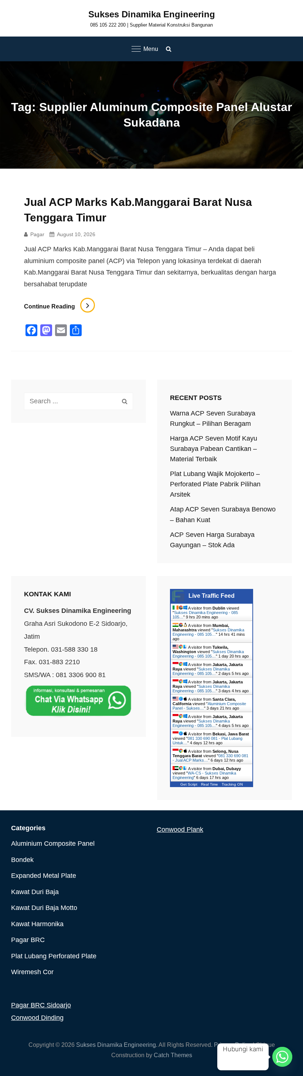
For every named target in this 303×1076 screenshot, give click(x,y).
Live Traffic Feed (211, 596)
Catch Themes (173, 1055)
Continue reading (59, 306)
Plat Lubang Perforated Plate (53, 956)
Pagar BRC (28, 940)
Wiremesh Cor (32, 972)
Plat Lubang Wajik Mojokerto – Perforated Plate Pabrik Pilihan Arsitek (215, 484)
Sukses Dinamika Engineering (151, 14)
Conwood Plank (180, 829)
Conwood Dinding (37, 1017)
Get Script (188, 784)
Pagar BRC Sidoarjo (41, 1005)
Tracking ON (232, 784)
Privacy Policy (232, 1045)
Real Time (209, 784)
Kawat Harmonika (37, 924)
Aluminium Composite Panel (53, 843)
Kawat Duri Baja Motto (44, 907)
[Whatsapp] (282, 1057)
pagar (37, 234)
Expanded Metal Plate (43, 875)
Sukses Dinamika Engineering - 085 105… (208, 632)
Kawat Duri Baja (35, 892)
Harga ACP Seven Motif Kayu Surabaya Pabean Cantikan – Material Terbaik (213, 449)
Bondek (22, 859)
